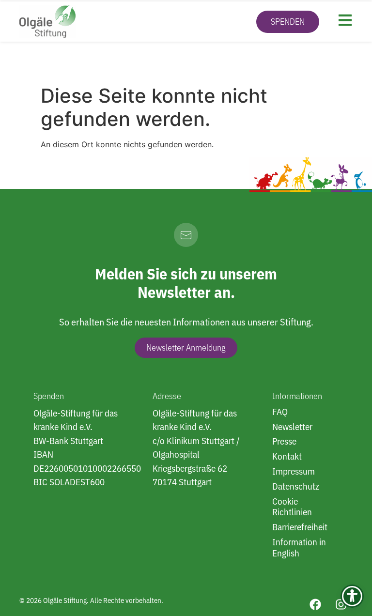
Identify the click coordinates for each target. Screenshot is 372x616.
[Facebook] (315, 604)
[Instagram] (341, 604)
